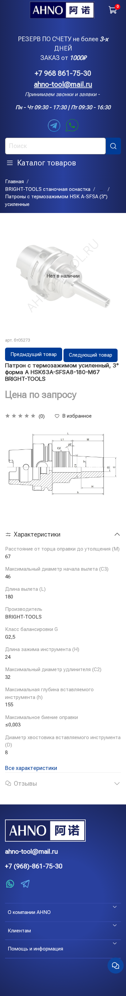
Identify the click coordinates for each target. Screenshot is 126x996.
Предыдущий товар (33, 354)
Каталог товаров (46, 162)
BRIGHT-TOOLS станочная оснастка (47, 189)
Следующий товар (90, 355)
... (101, 189)
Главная (14, 182)
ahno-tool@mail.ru (63, 84)
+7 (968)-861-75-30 (33, 866)
